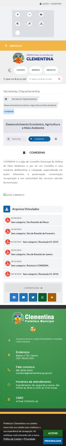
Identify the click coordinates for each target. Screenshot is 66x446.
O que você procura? (15, 79)
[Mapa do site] (41, 23)
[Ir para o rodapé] (49, 33)
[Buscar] (59, 79)
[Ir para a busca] (42, 33)
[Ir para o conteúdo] (27, 33)
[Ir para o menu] (34, 33)
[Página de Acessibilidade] (17, 33)
